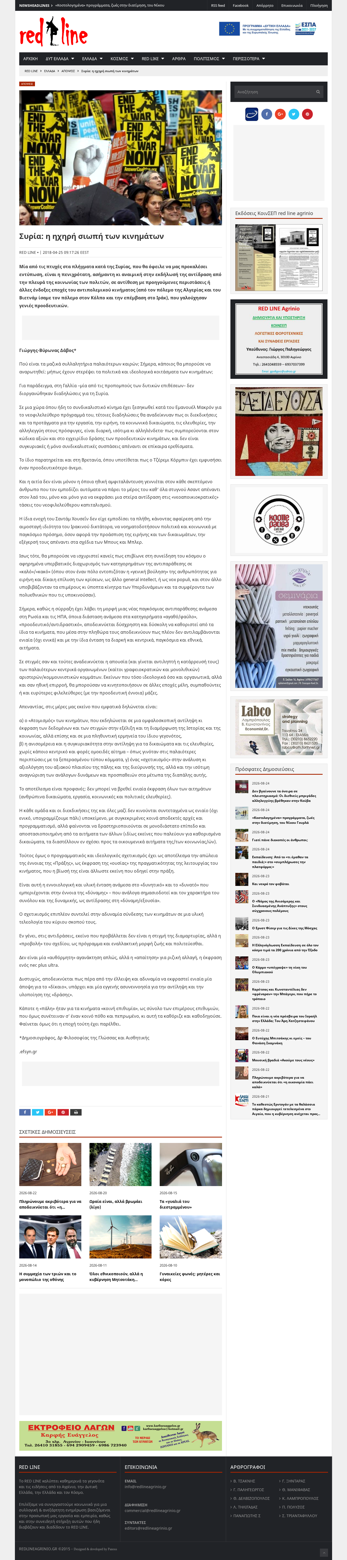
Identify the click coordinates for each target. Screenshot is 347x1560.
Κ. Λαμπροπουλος (300, 1498)
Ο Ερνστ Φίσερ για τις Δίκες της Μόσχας (284, 928)
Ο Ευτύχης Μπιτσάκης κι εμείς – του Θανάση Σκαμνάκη (281, 1040)
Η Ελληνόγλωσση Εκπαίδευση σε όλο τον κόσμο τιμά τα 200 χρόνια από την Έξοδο (285, 947)
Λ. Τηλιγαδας (245, 1507)
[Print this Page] (76, 1112)
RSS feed (218, 5)
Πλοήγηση (319, 5)
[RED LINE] (54, 31)
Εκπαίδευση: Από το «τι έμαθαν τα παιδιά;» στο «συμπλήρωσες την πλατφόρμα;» (280, 862)
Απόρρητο (265, 5)
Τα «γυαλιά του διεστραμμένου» (176, 1204)
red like (150, 58)
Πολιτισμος (206, 58)
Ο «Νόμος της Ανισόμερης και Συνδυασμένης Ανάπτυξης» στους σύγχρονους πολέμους (279, 906)
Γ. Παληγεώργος (248, 1489)
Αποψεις (68, 71)
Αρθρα (179, 58)
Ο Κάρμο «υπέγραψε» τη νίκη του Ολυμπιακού (279, 970)
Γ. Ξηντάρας (293, 1481)
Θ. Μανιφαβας (296, 1489)
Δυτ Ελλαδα (57, 58)
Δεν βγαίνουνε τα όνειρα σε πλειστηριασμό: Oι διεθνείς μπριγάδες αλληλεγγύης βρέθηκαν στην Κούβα (284, 796)
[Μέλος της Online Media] (252, 112)
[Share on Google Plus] (50, 1112)
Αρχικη (30, 58)
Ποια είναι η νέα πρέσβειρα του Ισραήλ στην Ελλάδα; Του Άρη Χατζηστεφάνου (284, 1018)
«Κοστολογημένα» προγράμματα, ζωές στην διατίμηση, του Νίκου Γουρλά (283, 820)
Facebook (241, 5)
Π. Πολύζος (293, 1507)
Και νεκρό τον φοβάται (270, 884)
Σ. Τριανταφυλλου (299, 1515)
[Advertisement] (120, 328)
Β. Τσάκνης (244, 1481)
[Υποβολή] (316, 92)
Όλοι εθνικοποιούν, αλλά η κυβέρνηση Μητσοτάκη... (116, 1276)
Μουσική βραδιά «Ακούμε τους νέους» (283, 1060)
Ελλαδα (89, 58)
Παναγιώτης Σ (247, 1515)
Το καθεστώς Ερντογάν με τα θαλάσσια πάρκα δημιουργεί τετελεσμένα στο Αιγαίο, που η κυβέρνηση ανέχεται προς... (286, 1109)
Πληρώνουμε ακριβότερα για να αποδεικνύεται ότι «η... (50, 1204)
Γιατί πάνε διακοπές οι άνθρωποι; (280, 840)
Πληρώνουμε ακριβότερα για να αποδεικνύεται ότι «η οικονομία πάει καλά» (282, 1082)
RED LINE (31, 71)
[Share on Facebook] (25, 1112)
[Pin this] (63, 1112)
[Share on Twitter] (37, 1112)
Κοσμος (119, 58)
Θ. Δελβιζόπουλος (251, 1498)
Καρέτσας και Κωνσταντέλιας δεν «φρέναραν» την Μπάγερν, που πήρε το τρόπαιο (284, 994)
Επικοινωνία (292, 5)
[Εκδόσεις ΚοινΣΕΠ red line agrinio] (279, 257)
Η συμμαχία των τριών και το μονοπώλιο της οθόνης (47, 1276)
